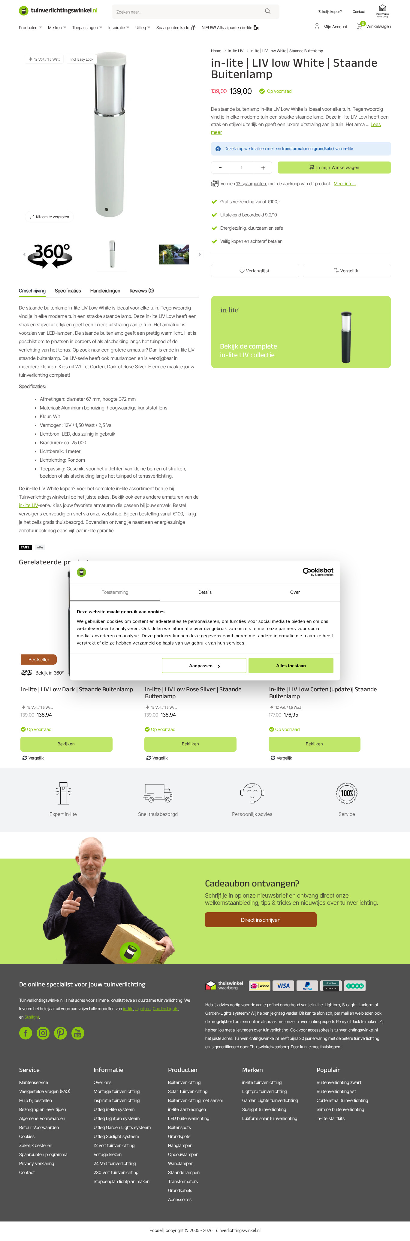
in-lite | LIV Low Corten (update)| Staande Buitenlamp (323, 692)
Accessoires (179, 1199)
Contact (27, 1172)
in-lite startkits (331, 1118)
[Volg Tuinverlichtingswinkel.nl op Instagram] (43, 1037)
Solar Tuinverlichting (187, 1091)
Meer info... (345, 183)
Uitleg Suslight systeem (116, 1136)
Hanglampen (180, 1145)
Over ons (102, 1082)
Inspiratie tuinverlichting (117, 1100)
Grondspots (179, 1136)
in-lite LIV (28, 505)
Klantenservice (33, 1082)
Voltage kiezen (108, 1154)
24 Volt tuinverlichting (115, 1163)
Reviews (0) (142, 291)
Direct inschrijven (261, 920)
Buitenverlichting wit (336, 1091)
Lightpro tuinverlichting (264, 1091)
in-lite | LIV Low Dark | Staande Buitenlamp (77, 689)
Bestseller (39, 660)
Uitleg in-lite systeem (114, 1109)
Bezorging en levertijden (42, 1109)
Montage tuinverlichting (117, 1091)
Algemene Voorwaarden (42, 1118)
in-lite (128, 1008)
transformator (294, 148)
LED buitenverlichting (188, 1118)
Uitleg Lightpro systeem (117, 1118)
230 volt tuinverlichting (116, 1172)
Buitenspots (179, 1127)
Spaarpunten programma (43, 1154)
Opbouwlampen (183, 1154)
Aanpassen (201, 665)
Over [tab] (295, 592)
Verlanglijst (258, 270)
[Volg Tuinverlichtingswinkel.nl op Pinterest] (60, 1037)
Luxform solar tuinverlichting (269, 1118)
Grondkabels (180, 1190)
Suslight (32, 1016)
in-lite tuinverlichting (262, 1082)
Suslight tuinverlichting (264, 1109)
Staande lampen (184, 1172)
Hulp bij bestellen (35, 1100)
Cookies (27, 1136)
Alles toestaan (291, 665)
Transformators (183, 1181)
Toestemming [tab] (115, 592)
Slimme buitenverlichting (340, 1109)
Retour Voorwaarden (39, 1127)
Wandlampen (180, 1163)
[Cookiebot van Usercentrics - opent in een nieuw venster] (307, 572)
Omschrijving (32, 291)
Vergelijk (349, 270)
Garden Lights (165, 1008)
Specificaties (68, 291)
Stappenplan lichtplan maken (121, 1181)
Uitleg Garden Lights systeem (122, 1127)
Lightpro (143, 1008)
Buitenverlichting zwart (339, 1082)
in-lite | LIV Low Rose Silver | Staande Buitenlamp (193, 692)
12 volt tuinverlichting (114, 1145)
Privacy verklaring (36, 1163)
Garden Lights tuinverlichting (270, 1100)
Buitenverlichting (184, 1082)
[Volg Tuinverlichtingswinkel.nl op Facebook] (25, 1037)
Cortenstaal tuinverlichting (342, 1100)
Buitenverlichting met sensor (195, 1100)
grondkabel (324, 148)
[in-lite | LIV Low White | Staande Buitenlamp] (49, 255)
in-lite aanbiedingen (187, 1109)
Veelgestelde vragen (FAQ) (45, 1091)
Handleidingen (105, 291)
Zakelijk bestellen (35, 1145)
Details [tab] (205, 592)
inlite (40, 547)
